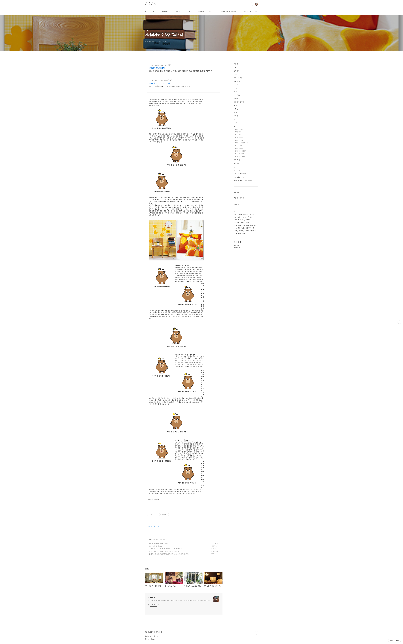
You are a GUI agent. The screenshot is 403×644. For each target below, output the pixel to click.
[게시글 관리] (157, 514)
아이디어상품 (249, 225)
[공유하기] (155, 514)
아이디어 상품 (237, 233)
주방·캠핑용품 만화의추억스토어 (153, 632)
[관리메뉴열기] (399, 322)
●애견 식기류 (238, 145)
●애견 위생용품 (239, 148)
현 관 (235, 112)
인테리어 (152, 539)
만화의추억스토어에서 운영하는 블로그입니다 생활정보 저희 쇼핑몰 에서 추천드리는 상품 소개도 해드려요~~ (179, 600)
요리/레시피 (237, 160)
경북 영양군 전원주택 (240, 174)
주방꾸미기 (253, 231)
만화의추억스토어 (239, 177)
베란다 (236, 98)
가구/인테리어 (237, 225)
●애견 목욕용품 (239, 137)
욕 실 (235, 105)
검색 (251, 4)
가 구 (235, 119)
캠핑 (235, 67)
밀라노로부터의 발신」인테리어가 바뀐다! (163, 551)
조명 (244, 225)
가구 (243, 220)
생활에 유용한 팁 (239, 102)
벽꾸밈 (244, 233)
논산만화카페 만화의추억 (206, 11)
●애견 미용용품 (239, 140)
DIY (254, 214)
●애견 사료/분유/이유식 (241, 143)
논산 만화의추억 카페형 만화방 (243, 181)
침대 (251, 217)
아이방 (236, 116)
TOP (256, 633)
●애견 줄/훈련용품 (240, 156)
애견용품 (245, 214)
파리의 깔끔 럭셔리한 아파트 (158, 543)
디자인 (235, 231)
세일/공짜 (237, 163)
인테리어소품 (240, 228)
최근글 (236, 198)
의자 (235, 214)
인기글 (242, 198)
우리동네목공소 (238, 81)
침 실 (235, 91)
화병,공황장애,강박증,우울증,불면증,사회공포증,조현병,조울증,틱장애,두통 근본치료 (180, 71)
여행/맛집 (237, 170)
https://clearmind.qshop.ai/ (158, 80)
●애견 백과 (238, 134)
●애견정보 (238, 132)
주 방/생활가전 (238, 95)
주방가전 (236, 222)
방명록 (190, 11)
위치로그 (178, 11)
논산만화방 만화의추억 (228, 11)
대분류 (236, 64)
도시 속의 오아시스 (155, 546)
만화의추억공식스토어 (250, 11)
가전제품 (246, 231)
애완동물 (239, 214)
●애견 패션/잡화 (239, 154)
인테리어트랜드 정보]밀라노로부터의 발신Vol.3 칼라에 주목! (169, 554)
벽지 (235, 228)
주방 (252, 220)
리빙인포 (150, 4)
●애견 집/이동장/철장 (241, 151)
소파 (250, 214)
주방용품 (242, 222)
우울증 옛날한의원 (157, 68)
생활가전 (241, 231)
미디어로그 (165, 11)
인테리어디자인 (250, 228)
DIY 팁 (236, 85)
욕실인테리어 (237, 220)
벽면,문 (236, 109)
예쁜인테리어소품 (239, 78)
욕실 (255, 225)
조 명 (235, 123)
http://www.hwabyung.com (158, 65)
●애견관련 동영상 (240, 129)
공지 (235, 167)
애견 (235, 126)
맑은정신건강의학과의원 (159, 83)
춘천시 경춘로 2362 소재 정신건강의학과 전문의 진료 (169, 86)
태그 (154, 11)
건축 (235, 74)
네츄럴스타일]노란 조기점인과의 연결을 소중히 (164, 549)
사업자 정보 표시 (154, 526)
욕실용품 (239, 217)
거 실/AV (236, 88)
